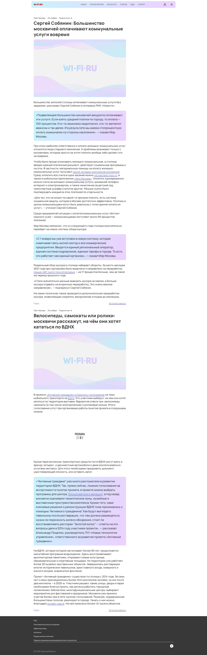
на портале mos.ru (105, 175)
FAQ (35, 621)
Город (123, 4)
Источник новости (117, 303)
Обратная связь (40, 628)
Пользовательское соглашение (46, 624)
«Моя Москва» (83, 178)
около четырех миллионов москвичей (96, 171)
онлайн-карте (55, 603)
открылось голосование (90, 394)
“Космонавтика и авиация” (85, 494)
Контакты (37, 632)
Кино (84, 4)
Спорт (141, 4)
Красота (112, 4)
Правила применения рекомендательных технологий (55, 640)
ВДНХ (71, 398)
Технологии (97, 4)
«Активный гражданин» (60, 394)
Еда (133, 4)
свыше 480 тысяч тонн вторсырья (54, 272)
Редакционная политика (43, 636)
